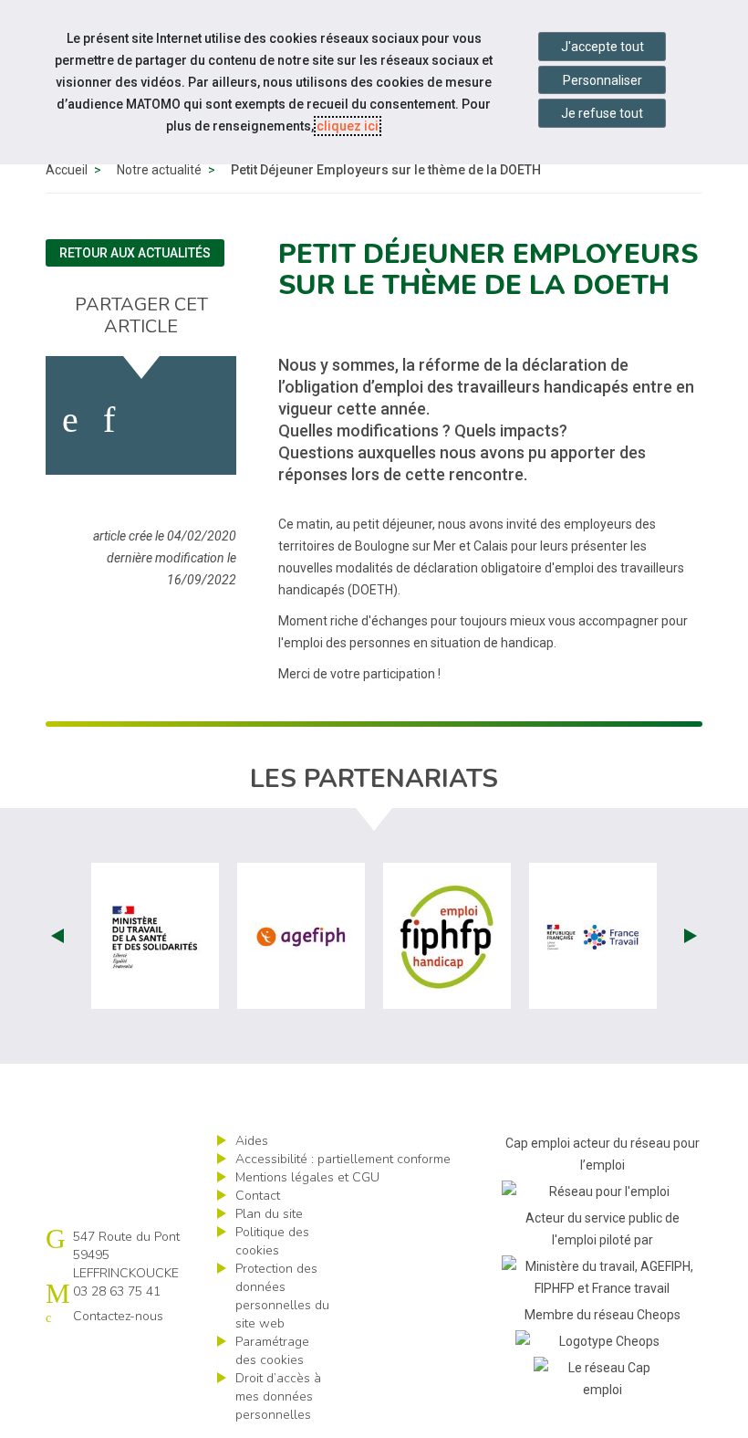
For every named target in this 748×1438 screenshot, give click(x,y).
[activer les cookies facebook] (70, 420)
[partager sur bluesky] (205, 420)
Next (690, 936)
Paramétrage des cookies (272, 1351)
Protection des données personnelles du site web (282, 1296)
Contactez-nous (118, 1316)
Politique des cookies (272, 1241)
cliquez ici (348, 126)
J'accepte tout (602, 46)
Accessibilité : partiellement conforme (343, 1159)
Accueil (67, 170)
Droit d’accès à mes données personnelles (278, 1396)
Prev (57, 936)
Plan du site (269, 1214)
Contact (257, 1195)
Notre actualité (159, 170)
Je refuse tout (602, 113)
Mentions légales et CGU (307, 1177)
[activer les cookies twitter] (153, 420)
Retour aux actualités (135, 253)
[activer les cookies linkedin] (109, 420)
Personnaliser (602, 80)
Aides (251, 1140)
